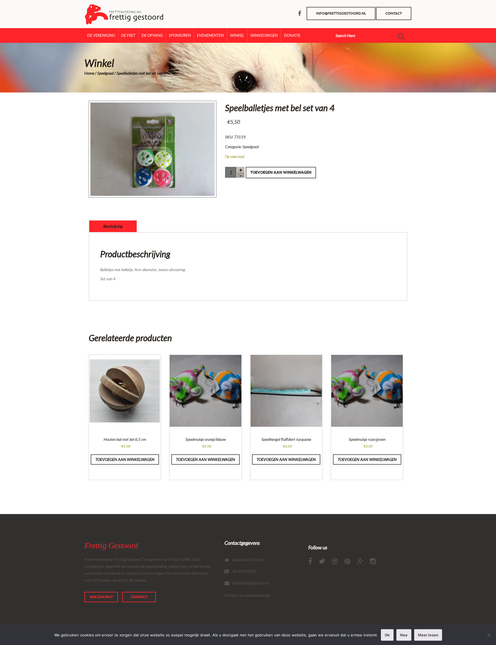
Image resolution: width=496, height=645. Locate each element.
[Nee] (489, 635)
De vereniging (101, 35)
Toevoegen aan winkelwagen (280, 172)
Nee (404, 635)
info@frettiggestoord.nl (341, 13)
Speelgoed (105, 73)
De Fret (128, 35)
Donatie (292, 35)
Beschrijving (113, 226)
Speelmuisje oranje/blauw (205, 439)
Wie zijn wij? (101, 597)
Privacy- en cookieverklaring (247, 595)
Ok (387, 635)
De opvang (152, 35)
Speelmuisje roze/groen (367, 439)
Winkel (237, 35)
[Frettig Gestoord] (108, 14)
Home (89, 73)
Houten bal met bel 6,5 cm (125, 439)
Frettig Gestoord (111, 545)
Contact (393, 13)
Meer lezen (428, 635)
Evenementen (210, 35)
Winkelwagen (264, 35)
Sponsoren (180, 35)
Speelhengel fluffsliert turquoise (286, 439)
